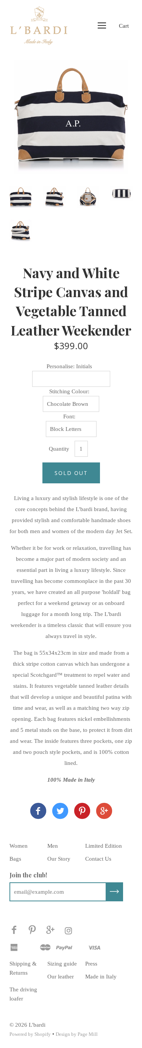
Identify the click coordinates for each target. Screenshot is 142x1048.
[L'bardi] (38, 812)
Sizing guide (62, 964)
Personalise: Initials (69, 366)
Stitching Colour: (69, 391)
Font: (69, 416)
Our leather (60, 977)
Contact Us (98, 859)
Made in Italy (101, 977)
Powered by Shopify (30, 1034)
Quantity (59, 449)
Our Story (58, 859)
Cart (124, 26)
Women (18, 846)
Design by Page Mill (77, 1034)
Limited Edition (103, 846)
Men (52, 846)
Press (91, 964)
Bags (15, 859)
